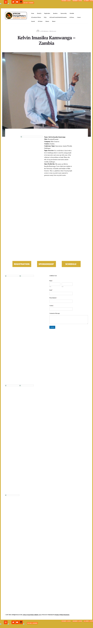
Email (51, 290)
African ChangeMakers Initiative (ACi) (32, 614)
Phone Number (53, 297)
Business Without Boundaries (62, 614)
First (50, 286)
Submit (52, 327)
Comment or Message (54, 313)
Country (51, 305)
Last (62, 286)
